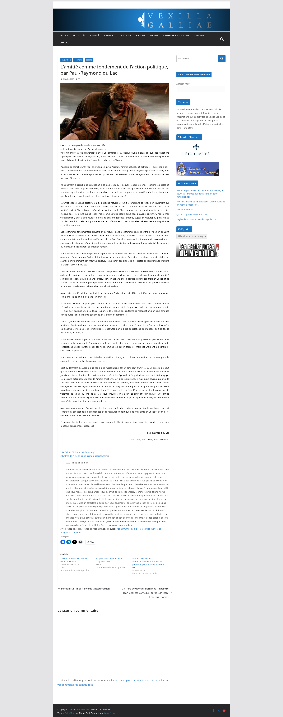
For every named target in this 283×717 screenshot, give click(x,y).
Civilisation (66, 60)
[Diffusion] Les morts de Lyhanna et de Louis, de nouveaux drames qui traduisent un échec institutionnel (200, 193)
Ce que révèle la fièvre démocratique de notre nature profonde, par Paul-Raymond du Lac (148, 563)
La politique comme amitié (109, 558)
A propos (199, 35)
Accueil (64, 35)
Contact (64, 42)
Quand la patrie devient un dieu (192, 214)
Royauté (94, 35)
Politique (125, 35)
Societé (154, 35)
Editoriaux (110, 35)
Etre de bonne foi (185, 209)
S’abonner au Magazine (176, 35)
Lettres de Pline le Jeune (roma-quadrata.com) (85, 455)
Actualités (79, 35)
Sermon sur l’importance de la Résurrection (85, 588)
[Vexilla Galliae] (141, 10)
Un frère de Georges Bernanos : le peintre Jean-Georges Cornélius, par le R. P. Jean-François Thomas (145, 593)
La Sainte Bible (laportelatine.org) (78, 452)
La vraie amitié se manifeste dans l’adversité (74, 560)
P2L (79, 79)
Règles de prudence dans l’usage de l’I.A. (196, 219)
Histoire (140, 35)
